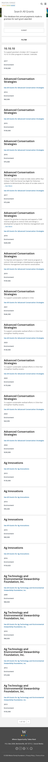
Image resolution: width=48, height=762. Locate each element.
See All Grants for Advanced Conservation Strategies (24, 88)
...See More (8, 186)
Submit (24, 30)
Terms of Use (40, 755)
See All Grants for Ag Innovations (16, 469)
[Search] (42, 4)
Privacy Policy (30, 755)
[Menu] (45, 4)
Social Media (38, 744)
